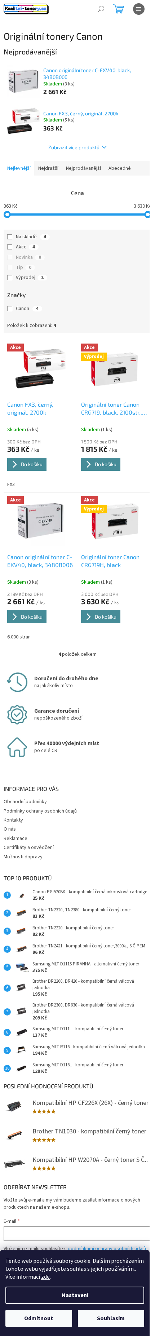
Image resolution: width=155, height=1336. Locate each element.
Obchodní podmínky (25, 801)
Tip (23, 267)
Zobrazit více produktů (73, 147)
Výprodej (30, 277)
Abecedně (119, 168)
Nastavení (75, 1295)
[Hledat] (101, 9)
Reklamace (15, 838)
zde (45, 1277)
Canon (27, 308)
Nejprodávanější (83, 168)
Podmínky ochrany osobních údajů (40, 811)
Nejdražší (48, 168)
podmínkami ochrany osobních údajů (107, 1248)
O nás (10, 829)
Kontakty (13, 820)
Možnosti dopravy (23, 857)
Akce (25, 247)
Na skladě (31, 236)
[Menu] (139, 9)
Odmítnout (38, 1318)
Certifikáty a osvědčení (29, 847)
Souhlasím (111, 1318)
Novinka (28, 257)
